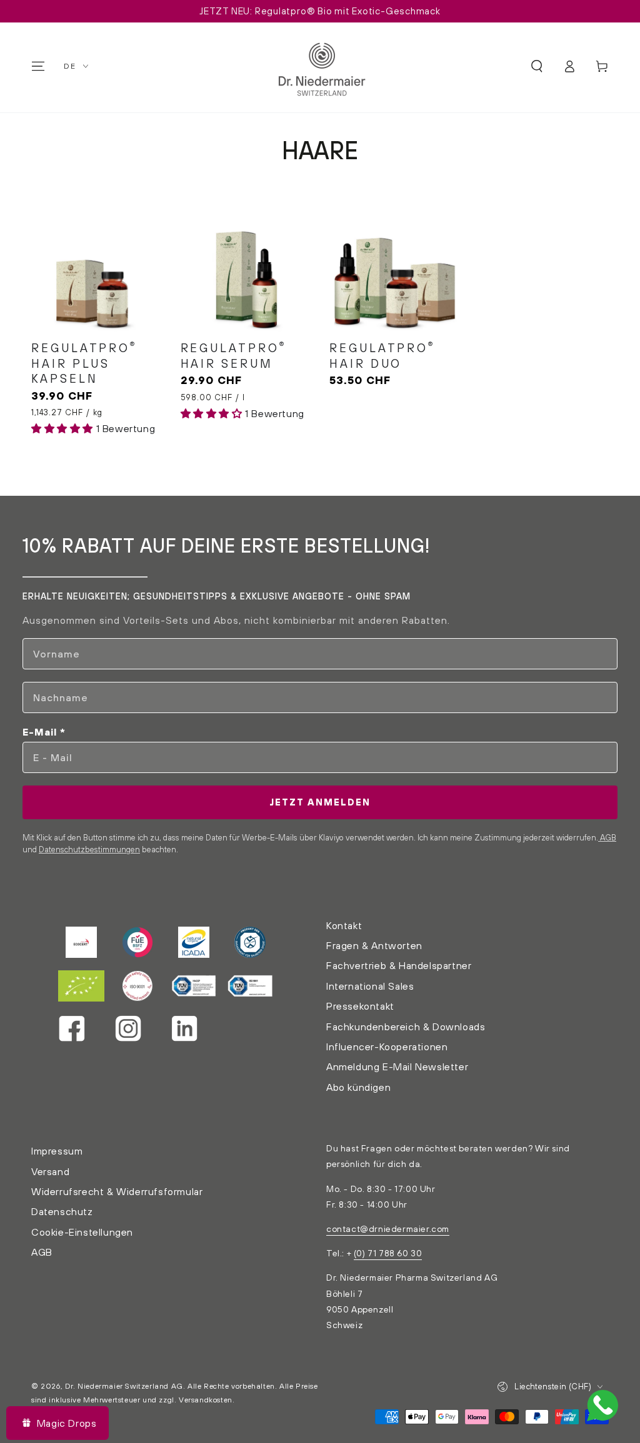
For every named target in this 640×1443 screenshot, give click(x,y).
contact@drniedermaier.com (387, 1228)
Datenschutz (62, 1211)
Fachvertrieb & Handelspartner (398, 965)
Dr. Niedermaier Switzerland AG (124, 1386)
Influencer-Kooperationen (387, 1046)
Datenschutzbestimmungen (89, 849)
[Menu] (38, 66)
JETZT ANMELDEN (320, 802)
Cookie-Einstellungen (82, 1232)
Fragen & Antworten (374, 945)
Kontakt (344, 925)
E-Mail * (44, 732)
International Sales (370, 986)
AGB (607, 837)
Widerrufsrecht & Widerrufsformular (116, 1191)
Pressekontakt (360, 1006)
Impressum (56, 1151)
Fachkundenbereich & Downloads (405, 1026)
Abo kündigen (358, 1087)
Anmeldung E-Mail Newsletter (397, 1066)
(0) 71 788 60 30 (388, 1253)
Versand (50, 1171)
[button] (537, 66)
